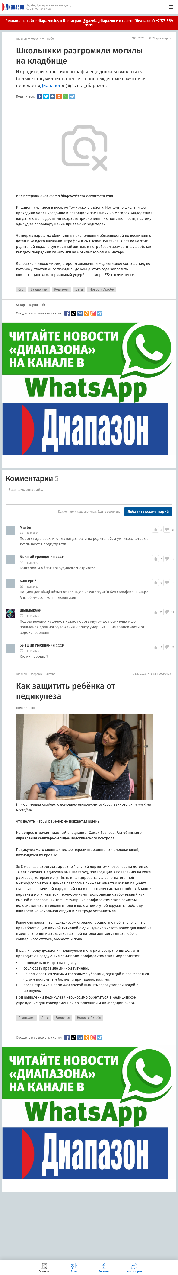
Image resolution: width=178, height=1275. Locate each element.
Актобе (49, 38)
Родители (61, 290)
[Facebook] (39, 96)
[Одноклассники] (59, 96)
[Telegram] (72, 96)
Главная (21, 38)
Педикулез (26, 1018)
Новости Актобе (102, 290)
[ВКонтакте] (52, 96)
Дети (79, 290)
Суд (20, 290)
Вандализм (38, 290)
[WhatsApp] (65, 96)
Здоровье (36, 674)
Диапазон (51, 85)
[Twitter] (46, 96)
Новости (35, 38)
